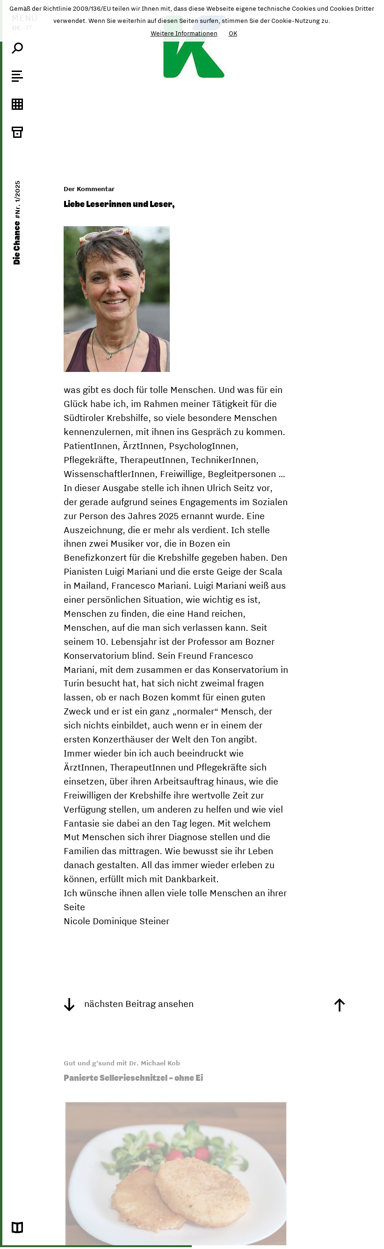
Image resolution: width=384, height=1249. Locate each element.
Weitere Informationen (184, 33)
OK (233, 33)
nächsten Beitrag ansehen (138, 1003)
